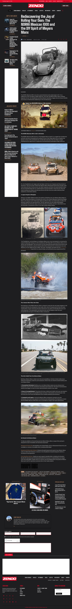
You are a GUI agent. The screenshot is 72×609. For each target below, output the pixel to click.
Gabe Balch (29, 39)
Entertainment (8, 116)
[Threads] (16, 602)
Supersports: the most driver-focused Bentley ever (14, 53)
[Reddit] (10, 599)
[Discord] (3, 596)
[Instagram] (10, 596)
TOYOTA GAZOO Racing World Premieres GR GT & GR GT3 (14, 30)
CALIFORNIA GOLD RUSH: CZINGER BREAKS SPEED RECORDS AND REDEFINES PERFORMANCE (10, 145)
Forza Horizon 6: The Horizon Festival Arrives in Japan (11, 136)
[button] (62, 10)
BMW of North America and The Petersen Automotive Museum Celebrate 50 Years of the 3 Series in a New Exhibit (11, 155)
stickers (43, 475)
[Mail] (3, 599)
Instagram (33, 130)
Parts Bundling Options (27, 456)
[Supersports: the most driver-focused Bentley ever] (7, 52)
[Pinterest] (64, 39)
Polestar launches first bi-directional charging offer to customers (11, 120)
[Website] (7, 602)
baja (62, 471)
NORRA (36, 474)
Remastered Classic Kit (26, 445)
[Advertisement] (11, 85)
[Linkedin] (14, 525)
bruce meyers (34, 473)
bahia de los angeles (55, 471)
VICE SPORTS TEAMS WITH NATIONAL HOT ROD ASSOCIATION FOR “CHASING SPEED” (11, 128)
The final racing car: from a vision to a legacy (13, 62)
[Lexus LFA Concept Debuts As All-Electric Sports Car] (7, 21)
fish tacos (46, 473)
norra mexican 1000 (43, 474)
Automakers (12, 25)
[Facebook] (58, 39)
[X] (61, 39)
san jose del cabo (25, 475)
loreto (63, 473)
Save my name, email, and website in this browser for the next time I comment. (20, 536)
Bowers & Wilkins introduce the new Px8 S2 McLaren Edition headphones (11, 112)
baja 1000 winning (25, 473)
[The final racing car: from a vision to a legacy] (7, 61)
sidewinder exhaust (35, 475)
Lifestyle (7, 123)
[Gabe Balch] (22, 39)
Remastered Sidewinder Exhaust (29, 450)
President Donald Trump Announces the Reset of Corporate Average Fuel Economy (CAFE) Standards (14, 41)
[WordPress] (10, 602)
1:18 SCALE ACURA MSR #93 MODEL (40, 510)
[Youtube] (13, 602)
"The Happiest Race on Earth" (31, 471)
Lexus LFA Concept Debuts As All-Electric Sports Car (13, 21)
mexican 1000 (24, 474)
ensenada (40, 473)
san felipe (51, 474)
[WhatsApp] (66, 39)
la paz (59, 473)
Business (11, 48)
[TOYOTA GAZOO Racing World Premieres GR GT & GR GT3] (7, 29)
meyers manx (31, 474)
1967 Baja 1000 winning (44, 471)
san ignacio (57, 474)
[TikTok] (13, 599)
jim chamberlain (53, 473)
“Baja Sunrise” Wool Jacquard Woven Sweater (15, 502)
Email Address (59, 589)
